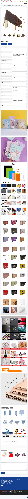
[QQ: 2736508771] (27, 129)
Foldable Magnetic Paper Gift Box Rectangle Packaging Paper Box (10, 441)
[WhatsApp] (26, 1)
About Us (12, 492)
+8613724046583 (3, 0)
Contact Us (15, 492)
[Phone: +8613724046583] (27, 125)
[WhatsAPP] (27, 126)
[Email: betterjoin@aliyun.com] (27, 128)
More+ (1, 485)
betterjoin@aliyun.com (8, 0)
